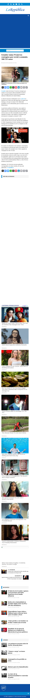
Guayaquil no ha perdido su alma (17, 660)
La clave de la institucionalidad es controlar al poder (18, 675)
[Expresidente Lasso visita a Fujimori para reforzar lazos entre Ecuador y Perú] (4, 613)
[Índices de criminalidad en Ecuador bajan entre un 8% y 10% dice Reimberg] (4, 603)
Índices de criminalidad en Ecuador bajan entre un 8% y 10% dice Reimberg (17, 603)
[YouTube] (16, 4)
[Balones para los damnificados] (4, 668)
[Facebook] (8, 4)
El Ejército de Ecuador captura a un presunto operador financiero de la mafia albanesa (18, 593)
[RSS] (22, 4)
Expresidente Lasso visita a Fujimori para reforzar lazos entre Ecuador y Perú (17, 613)
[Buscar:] (15, 50)
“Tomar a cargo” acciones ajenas (16, 652)
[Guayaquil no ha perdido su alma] (4, 660)
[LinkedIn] (13, 4)
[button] (28, 15)
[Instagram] (19, 4)
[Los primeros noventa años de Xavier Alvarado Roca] (4, 645)
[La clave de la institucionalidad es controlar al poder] (4, 675)
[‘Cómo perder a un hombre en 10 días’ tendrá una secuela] (4, 622)
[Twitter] (11, 4)
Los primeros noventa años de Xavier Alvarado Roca (18, 644)
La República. (10, 167)
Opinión (5, 640)
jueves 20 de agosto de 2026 (14, 668)
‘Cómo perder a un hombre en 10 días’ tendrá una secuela (18, 621)
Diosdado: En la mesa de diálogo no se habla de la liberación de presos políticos (18, 630)
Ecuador (3, 91)
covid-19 (23, 98)
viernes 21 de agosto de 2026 (14, 654)
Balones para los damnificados (18, 667)
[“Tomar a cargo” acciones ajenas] (4, 653)
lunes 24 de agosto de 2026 (14, 597)
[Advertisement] (15, 33)
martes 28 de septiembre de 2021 (10, 62)
